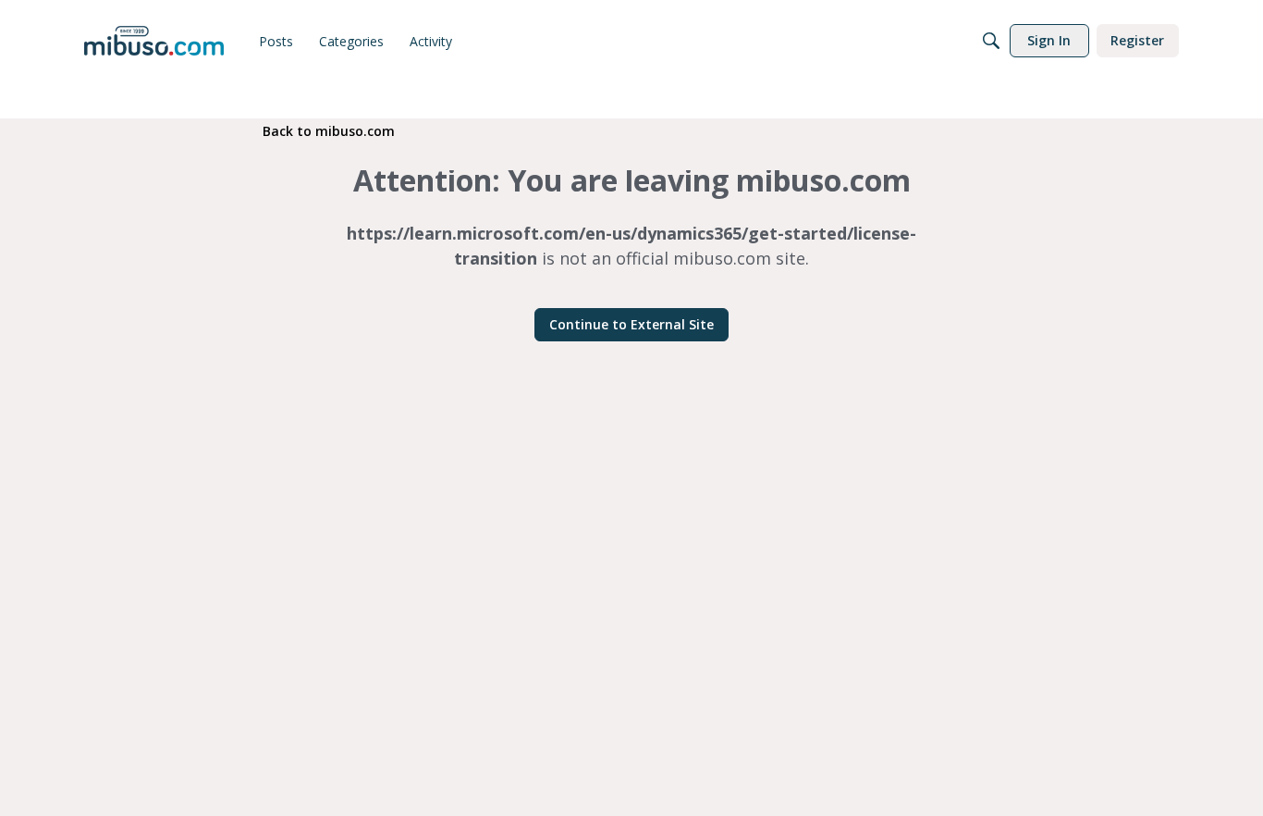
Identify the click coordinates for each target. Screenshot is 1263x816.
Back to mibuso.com (329, 131)
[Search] (991, 40)
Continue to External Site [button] (631, 324)
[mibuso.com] (154, 41)
